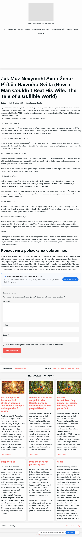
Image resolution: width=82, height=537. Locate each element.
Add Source (70, 532)
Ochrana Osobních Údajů (73, 526)
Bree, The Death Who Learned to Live (65, 368)
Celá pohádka (6, 455)
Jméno (6, 325)
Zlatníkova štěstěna (20, 368)
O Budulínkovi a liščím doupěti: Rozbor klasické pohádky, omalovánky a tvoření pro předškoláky (40, 403)
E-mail (6, 335)
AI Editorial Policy (41, 534)
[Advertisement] (41, 51)
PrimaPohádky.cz (11, 526)
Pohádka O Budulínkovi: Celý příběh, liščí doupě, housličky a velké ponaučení (67, 403)
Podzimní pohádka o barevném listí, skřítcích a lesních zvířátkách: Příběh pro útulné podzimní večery (12, 404)
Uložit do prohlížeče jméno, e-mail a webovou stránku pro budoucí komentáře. (34, 345)
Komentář (7, 301)
